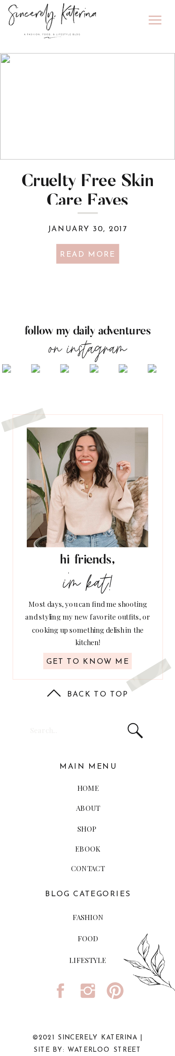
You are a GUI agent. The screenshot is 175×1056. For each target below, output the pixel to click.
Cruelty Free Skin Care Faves (87, 191)
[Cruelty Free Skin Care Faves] (87, 106)
